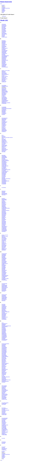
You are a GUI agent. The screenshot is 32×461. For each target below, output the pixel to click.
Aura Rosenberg (4, 335)
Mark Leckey (4, 237)
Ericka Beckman (4, 45)
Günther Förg (4, 131)
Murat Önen (3, 300)
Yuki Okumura (4, 295)
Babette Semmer (4, 366)
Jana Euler (3, 114)
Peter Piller (3, 312)
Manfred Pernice (4, 308)
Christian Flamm (4, 124)
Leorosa (3, 241)
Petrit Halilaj (3, 155)
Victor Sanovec (4, 346)
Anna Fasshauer (4, 118)
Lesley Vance (4, 407)
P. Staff (3, 375)
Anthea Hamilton (4, 156)
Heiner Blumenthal (4, 56)
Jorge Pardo (3, 304)
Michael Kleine (4, 217)
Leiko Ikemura (4, 187)
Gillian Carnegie (4, 72)
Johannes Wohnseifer (5, 432)
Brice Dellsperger (4, 93)
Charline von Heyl (4, 171)
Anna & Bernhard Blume (5, 55)
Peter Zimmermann (4, 448)
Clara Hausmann (4, 163)
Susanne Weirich (4, 422)
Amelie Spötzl (4, 374)
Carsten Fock (4, 125)
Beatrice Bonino (4, 58)
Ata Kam (3, 200)
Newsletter (3, 11)
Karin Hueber (4, 179)
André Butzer (4, 66)
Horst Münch (4, 279)
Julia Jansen (3, 191)
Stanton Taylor (4, 387)
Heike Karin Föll (4, 130)
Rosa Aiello (3, 27)
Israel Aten (3, 35)
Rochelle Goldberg (4, 141)
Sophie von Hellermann (5, 165)
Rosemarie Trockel (4, 399)
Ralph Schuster (4, 360)
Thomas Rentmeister (4, 326)
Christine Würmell (4, 434)
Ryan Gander (4, 136)
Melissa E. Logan (4, 248)
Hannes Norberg (4, 290)
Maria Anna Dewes (4, 98)
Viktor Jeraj (3, 192)
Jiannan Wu (3, 433)
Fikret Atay (3, 34)
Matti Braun (3, 63)
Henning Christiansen (5, 76)
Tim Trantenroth (4, 397)
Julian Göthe (3, 151)
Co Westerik (3, 424)
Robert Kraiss (4, 223)
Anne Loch (3, 247)
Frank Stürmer (4, 380)
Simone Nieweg (4, 288)
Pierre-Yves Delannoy (5, 91)
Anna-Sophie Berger (4, 50)
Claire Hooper (4, 176)
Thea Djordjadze (4, 99)
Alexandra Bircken (4, 53)
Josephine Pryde (4, 318)
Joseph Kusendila (4, 230)
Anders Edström (4, 107)
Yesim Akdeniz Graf (4, 142)
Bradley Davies (4, 88)
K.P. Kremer (3, 225)
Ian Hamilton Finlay (4, 121)
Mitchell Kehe (4, 206)
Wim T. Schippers (4, 385)
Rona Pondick (4, 315)
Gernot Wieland (4, 426)
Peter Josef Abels (4, 25)
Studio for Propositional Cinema (6, 379)
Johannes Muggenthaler (5, 275)
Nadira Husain (4, 182)
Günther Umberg (4, 403)
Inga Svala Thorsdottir (5, 390)
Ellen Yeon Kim (4, 214)
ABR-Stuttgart (4, 24)
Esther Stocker (4, 377)
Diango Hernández (4, 168)
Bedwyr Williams (4, 428)
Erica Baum (3, 43)
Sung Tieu (3, 393)
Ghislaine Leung (4, 243)
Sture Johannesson (4, 193)
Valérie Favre (4, 120)
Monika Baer (3, 40)
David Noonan (4, 289)
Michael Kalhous (4, 199)
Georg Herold (4, 170)
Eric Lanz (3, 235)
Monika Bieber (4, 52)
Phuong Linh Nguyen (5, 287)
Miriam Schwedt (4, 361)
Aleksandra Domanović (5, 100)
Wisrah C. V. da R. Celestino (6, 70)
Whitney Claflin (4, 77)
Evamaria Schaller (4, 349)
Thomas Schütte (4, 364)
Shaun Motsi (3, 274)
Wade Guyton (4, 148)
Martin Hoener (4, 173)
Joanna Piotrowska (4, 313)
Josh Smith (3, 371)
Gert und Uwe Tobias (5, 394)
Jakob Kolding (4, 222)
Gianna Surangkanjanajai (5, 381)
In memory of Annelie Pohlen (6, 454)
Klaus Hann (3, 158)
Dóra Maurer (3, 259)
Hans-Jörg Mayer (4, 261)
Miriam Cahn (4, 71)
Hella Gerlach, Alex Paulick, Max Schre (7, 137)
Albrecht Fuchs (4, 129)
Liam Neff (3, 284)
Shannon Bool (4, 59)
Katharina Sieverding (5, 369)
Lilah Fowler (3, 126)
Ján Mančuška (4, 254)
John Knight (3, 218)
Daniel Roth (3, 338)
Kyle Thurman (4, 391)
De (3, 12)
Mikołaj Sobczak (4, 372)
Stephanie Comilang (4, 78)
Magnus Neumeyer (4, 286)
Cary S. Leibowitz (4, 238)
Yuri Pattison (3, 305)
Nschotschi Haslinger (5, 159)
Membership (3, 10)
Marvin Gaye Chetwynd (5, 74)
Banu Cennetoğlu (4, 73)
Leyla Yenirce (4, 442)
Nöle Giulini (3, 139)
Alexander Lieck (4, 244)
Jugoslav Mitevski (4, 270)
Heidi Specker (4, 373)
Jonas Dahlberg (4, 85)
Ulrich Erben (3, 112)
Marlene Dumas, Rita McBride (6, 102)
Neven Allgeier (4, 28)
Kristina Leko (4, 240)
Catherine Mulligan (4, 276)
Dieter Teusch (4, 388)
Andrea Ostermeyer (4, 297)
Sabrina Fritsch (4, 127)
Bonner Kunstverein (6, 1)
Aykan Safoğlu (4, 344)
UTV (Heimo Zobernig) (5, 402)
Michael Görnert (4, 150)
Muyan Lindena (4, 245)
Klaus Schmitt (4, 354)
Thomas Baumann (4, 44)
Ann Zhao (3, 447)
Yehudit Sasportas (4, 348)
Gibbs (3, 138)
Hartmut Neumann (4, 285)
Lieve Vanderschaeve (5, 408)
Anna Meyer (3, 266)
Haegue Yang (4, 441)
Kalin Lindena (4, 246)
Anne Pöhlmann (4, 319)
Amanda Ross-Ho (4, 336)
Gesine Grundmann (4, 145)
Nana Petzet (3, 309)
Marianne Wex (4, 425)
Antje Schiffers (4, 352)
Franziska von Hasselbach (5, 160)
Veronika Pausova (4, 306)
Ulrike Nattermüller (4, 283)
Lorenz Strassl (4, 378)
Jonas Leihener (4, 239)
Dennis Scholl (4, 357)
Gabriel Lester (4, 242)
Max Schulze (3, 359)
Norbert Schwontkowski (5, 363)
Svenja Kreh (3, 224)
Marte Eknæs (4, 110)
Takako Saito (3, 345)
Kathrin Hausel (4, 162)
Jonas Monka (4, 271)
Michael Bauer (4, 42)
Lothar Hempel (4, 166)
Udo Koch (3, 220)
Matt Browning (4, 65)
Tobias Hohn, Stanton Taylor (6, 376)
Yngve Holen (4, 175)
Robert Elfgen (4, 111)
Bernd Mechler (4, 262)
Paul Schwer (3, 362)
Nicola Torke (3, 396)
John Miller (3, 268)
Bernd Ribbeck (4, 329)
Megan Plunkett (4, 314)
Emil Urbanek (4, 404)
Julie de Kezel (4, 211)
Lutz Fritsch (3, 128)
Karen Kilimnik (4, 213)
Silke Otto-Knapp (4, 299)
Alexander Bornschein (5, 60)
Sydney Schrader (4, 358)
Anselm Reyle (4, 328)
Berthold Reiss (4, 324)
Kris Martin (3, 256)
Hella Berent (3, 49)
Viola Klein (3, 216)
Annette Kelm (4, 209)
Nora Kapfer (3, 201)
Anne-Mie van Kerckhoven (5, 210)
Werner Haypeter (4, 164)
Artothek (3, 9)
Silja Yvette (3, 443)
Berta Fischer (4, 123)
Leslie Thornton (4, 389)
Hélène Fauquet (4, 119)
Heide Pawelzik (4, 307)
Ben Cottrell (3, 80)
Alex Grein (3, 144)
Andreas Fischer (4, 122)
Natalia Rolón (4, 332)
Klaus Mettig (3, 265)
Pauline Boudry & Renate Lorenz (6, 325)
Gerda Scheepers (4, 351)
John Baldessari (4, 41)
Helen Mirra (3, 269)
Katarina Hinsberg (4, 172)
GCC (2, 135)
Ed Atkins (3, 36)
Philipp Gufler (4, 146)
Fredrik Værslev (4, 414)
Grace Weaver (4, 419)
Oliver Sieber (4, 368)
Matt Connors (4, 79)
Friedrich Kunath (4, 229)
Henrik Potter (4, 316)
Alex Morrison (4, 273)
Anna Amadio (4, 30)
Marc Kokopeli (4, 221)
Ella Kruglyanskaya (4, 226)
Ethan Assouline (4, 33)
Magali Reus (3, 327)
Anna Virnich (4, 410)
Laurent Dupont (4, 103)
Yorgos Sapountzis (4, 347)
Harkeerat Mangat (4, 253)
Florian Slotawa (4, 370)
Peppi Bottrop (4, 61)
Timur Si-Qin (4, 367)
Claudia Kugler (4, 228)
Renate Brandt (4, 62)
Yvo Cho (3, 75)
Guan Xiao (3, 438)
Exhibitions (3, 451)
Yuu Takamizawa (4, 386)
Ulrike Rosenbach (4, 334)
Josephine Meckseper (5, 263)
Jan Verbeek (3, 409)
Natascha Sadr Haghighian (5, 343)
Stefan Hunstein (4, 181)
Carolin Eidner (4, 109)
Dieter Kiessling (4, 212)
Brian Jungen (4, 194)
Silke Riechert (4, 331)
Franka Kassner (4, 204)
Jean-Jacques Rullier (4, 339)
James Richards (4, 330)
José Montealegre (4, 272)
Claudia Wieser (4, 427)
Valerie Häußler (4, 183)
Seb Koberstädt (4, 219)
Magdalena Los (4, 249)
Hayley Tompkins (4, 395)
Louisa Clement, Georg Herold (6, 169)
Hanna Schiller (4, 353)
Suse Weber (3, 420)
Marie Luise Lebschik (5, 236)
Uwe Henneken (4, 167)
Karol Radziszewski (4, 323)
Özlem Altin (3, 29)
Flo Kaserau (3, 203)
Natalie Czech (4, 81)
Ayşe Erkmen (4, 113)
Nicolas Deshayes (4, 97)
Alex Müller (3, 277)
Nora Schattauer (4, 350)
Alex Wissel (3, 431)
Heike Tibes (3, 392)
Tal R (2, 322)
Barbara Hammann (4, 157)
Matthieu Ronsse (4, 333)
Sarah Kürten (4, 231)
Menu (1, 3)
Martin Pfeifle (4, 310)
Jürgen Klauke (4, 215)
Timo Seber (3, 365)
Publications (3, 7)
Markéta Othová (4, 298)
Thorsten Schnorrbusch (5, 356)
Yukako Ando (4, 31)
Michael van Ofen (4, 294)
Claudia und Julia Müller (5, 278)
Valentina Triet (4, 398)
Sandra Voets (3, 411)
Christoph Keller (4, 207)
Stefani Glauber (4, 140)
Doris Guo (3, 147)
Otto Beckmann (4, 46)
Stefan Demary (4, 94)
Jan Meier (3, 264)
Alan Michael (4, 267)
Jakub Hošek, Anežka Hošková (6, 178)
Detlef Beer (3, 47)
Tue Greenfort (4, 143)
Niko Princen (4, 317)
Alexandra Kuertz (4, 227)
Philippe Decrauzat (4, 90)
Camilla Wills (4, 430)
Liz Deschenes (4, 96)
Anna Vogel (3, 412)
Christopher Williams (5, 429)
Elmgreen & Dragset (4, 101)
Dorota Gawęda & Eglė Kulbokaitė (6, 108)
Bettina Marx (3, 257)
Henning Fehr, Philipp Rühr (5, 311)
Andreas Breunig (4, 64)
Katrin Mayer (4, 260)
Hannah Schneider (4, 355)
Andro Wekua (4, 423)
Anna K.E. (3, 198)
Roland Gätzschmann (5, 149)
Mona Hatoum (4, 161)
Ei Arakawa (3, 32)
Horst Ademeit (4, 26)
